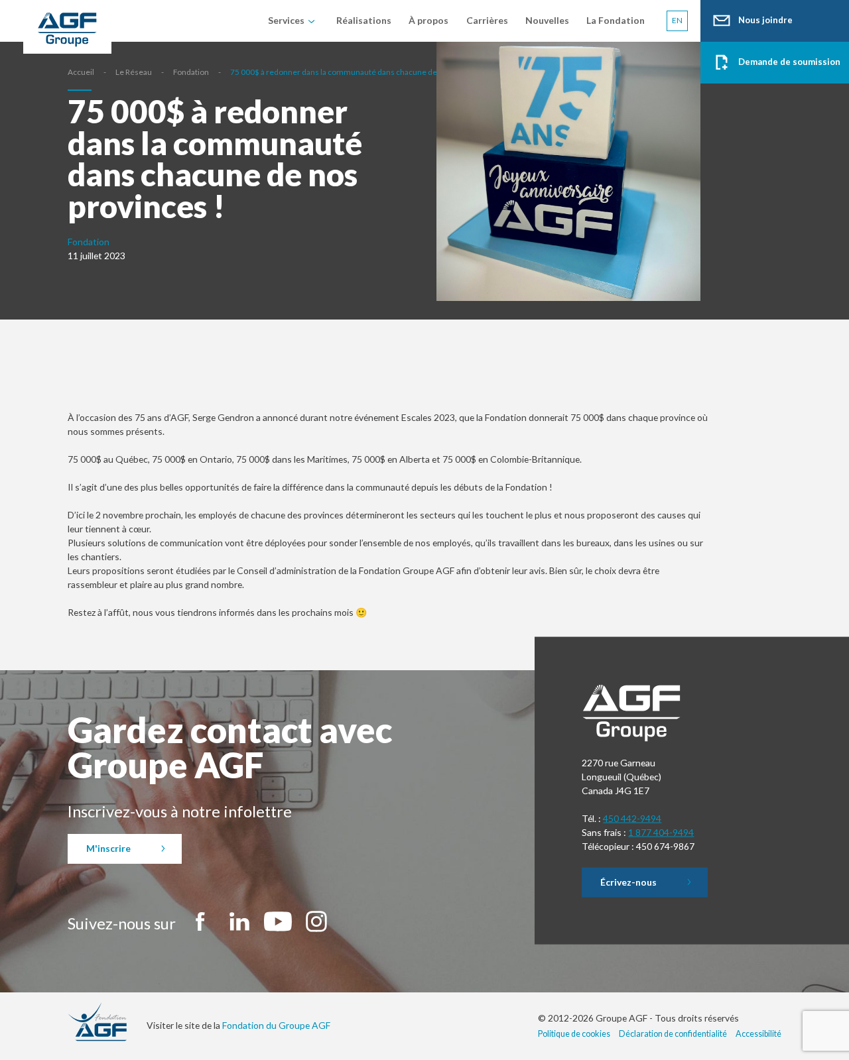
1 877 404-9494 (661, 831)
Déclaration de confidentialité (673, 1034)
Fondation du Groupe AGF (276, 1025)
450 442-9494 (632, 818)
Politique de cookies (574, 1034)
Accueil (81, 72)
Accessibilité (758, 1034)
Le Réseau (133, 72)
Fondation (191, 72)
